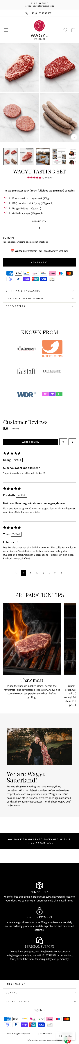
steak (68, 701)
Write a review (30, 442)
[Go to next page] (62, 573)
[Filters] (63, 441)
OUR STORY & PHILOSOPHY (25, 298)
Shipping (21, 242)
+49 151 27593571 (46, 955)
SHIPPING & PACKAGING (23, 290)
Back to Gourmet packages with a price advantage (42, 841)
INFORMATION (16, 984)
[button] (34, 178)
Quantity (39, 221)
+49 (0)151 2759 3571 (41, 13)
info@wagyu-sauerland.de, (21, 955)
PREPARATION (16, 306)
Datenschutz (46, 1033)
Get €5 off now (18, 1001)
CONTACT (12, 992)
